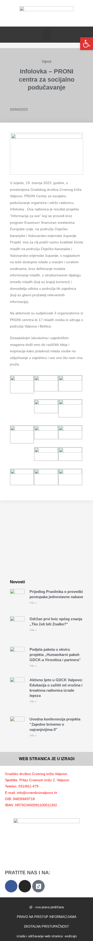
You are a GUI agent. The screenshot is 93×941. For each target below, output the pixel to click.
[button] (46, 34)
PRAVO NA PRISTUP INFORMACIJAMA (46, 917)
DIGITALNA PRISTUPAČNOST (46, 926)
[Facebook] (11, 886)
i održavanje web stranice (44, 936)
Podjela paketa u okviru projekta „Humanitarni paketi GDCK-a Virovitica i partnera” (55, 654)
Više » (33, 602)
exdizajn (71, 936)
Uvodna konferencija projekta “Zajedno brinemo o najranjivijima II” (55, 724)
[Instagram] (25, 886)
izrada (21, 936)
